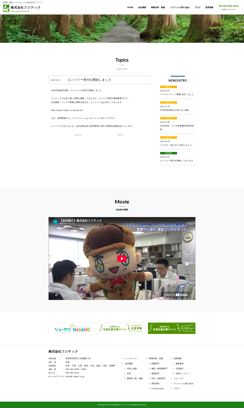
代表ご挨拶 (132, 368)
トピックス (179, 378)
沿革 (129, 373)
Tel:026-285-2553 (228, 7)
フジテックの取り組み (180, 7)
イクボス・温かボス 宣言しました (176, 141)
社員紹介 (180, 368)
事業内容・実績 (158, 7)
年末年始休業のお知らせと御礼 (174, 106)
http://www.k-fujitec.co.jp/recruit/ (67, 110)
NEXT (120, 135)
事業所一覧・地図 (135, 378)
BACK (78, 135)
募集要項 (180, 363)
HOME (130, 7)
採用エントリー (183, 373)
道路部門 (155, 373)
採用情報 (209, 7)
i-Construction (157, 388)
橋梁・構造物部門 (159, 368)
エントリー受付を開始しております (176, 157)
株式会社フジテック (26, 9)
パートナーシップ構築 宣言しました (177, 91)
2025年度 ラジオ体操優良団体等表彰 (177, 123)
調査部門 (155, 363)
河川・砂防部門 (158, 378)
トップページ (131, 358)
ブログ (198, 7)
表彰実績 (155, 383)
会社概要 (142, 7)
